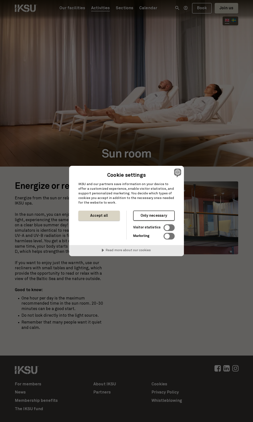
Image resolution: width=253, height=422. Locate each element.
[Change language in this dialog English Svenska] (177, 173)
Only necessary (154, 215)
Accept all (99, 215)
